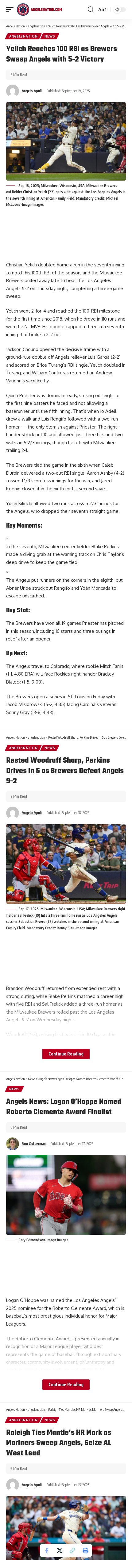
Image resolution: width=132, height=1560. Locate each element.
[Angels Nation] (39, 9)
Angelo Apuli (32, 91)
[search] (90, 9)
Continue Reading (66, 1053)
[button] (72, 1550)
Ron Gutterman (34, 1143)
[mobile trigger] (11, 9)
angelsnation (23, 36)
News (50, 36)
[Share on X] (59, 1550)
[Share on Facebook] (46, 1550)
